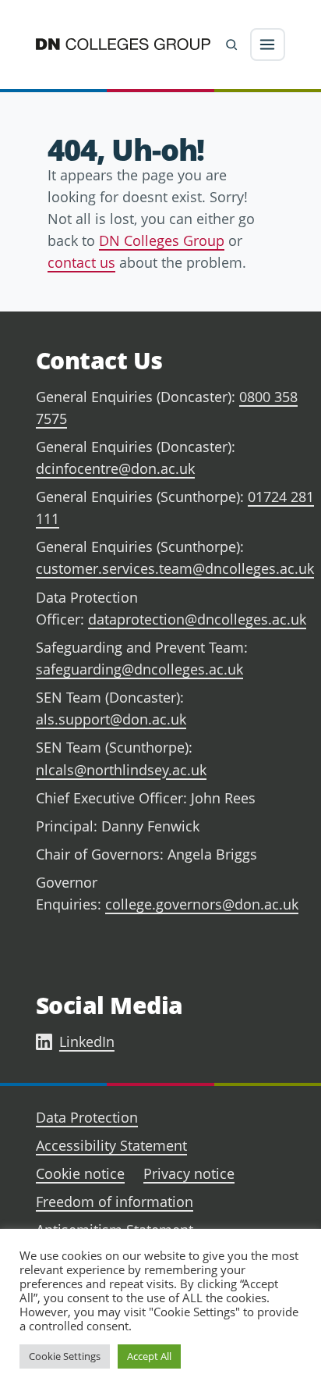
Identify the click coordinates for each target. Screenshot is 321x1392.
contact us (81, 262)
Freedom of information (114, 1201)
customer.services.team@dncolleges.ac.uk (175, 568)
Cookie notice (80, 1173)
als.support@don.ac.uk (111, 719)
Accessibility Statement (111, 1145)
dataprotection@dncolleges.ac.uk (197, 619)
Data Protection (87, 1117)
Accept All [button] (149, 1356)
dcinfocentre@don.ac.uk (115, 468)
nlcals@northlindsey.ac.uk (121, 769)
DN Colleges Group (161, 240)
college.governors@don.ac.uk (201, 904)
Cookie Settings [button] (65, 1356)
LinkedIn (87, 1041)
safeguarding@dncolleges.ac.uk (139, 669)
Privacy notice (189, 1173)
